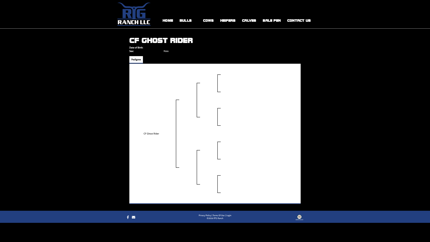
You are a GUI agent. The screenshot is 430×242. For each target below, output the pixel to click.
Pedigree (136, 59)
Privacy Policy (205, 215)
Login (228, 215)
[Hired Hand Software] (299, 218)
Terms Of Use (219, 215)
